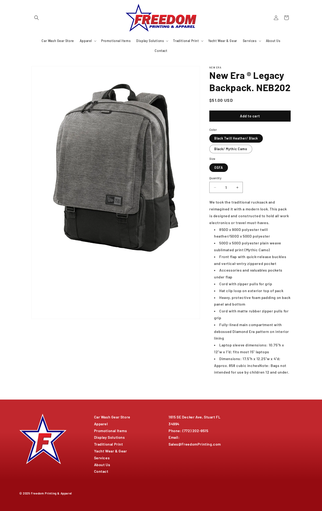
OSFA (218, 168)
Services (102, 458)
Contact (101, 471)
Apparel (101, 424)
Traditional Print (108, 444)
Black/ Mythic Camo (230, 149)
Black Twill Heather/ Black (236, 138)
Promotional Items (110, 430)
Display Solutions (109, 437)
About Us (102, 464)
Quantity (215, 178)
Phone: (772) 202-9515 (188, 430)
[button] (36, 18)
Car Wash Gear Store (112, 417)
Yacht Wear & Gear (110, 451)
